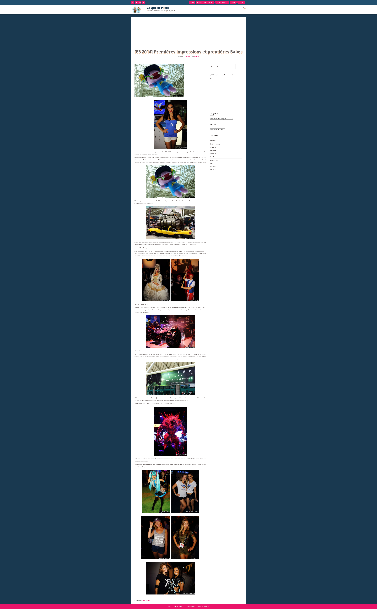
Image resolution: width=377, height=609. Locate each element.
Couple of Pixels (158, 8)
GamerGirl (213, 153)
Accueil (192, 2)
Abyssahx (213, 141)
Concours (241, 2)
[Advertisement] (188, 32)
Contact (233, 2)
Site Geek (213, 170)
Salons (148, 600)
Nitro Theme (178, 606)
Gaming (143, 600)
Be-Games (213, 150)
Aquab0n (213, 147)
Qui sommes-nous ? (222, 2)
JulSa (211, 163)
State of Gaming (215, 144)
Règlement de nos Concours (205, 2)
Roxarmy (212, 166)
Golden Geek (214, 160)
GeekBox (213, 157)
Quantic (196, 56)
